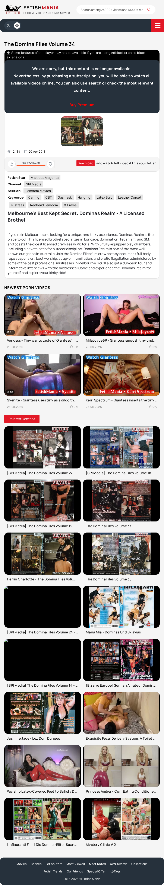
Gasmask (65, 197)
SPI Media (33, 184)
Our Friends (75, 871)
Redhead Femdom (44, 205)
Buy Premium (81, 104)
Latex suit (104, 197)
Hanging (84, 197)
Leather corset (129, 197)
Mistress (17, 205)
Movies (21, 864)
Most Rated (97, 864)
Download (85, 163)
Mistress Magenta (45, 177)
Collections (139, 864)
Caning (34, 197)
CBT (48, 197)
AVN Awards (118, 864)
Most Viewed (75, 864)
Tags (117, 871)
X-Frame (70, 205)
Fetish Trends (53, 871)
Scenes (36, 864)
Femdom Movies (38, 191)
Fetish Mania (92, 879)
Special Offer (96, 871)
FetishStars (54, 864)
